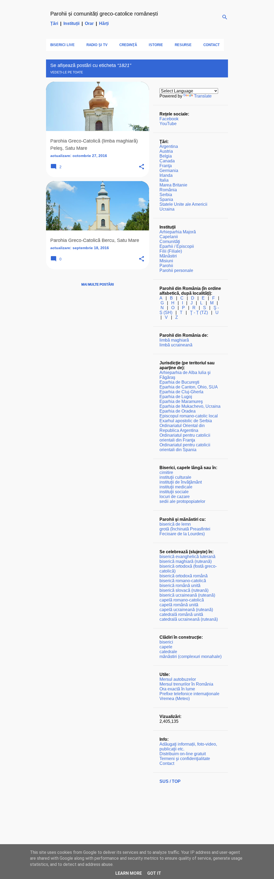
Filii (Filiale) (170, 251)
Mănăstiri (168, 256)
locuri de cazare (174, 496)
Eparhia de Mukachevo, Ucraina (189, 406)
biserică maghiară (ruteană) (185, 561)
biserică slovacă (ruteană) (183, 590)
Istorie (156, 45)
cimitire (166, 472)
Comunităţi (169, 241)
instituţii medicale (175, 487)
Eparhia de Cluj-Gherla (181, 392)
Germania (168, 170)
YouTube (168, 123)
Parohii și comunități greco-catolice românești (104, 14)
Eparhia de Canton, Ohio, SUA (188, 387)
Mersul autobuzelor (177, 679)
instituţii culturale (175, 477)
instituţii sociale (174, 491)
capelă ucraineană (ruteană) (186, 609)
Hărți (104, 23)
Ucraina (166, 209)
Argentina (168, 146)
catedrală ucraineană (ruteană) (188, 619)
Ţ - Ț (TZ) (199, 312)
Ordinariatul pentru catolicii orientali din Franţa (184, 437)
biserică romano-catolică (182, 580)
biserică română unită (179, 585)
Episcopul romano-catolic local (188, 416)
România (168, 190)
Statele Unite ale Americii (183, 204)
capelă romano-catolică (181, 600)
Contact (211, 45)
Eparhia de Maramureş (181, 401)
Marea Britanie (173, 185)
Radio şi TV (97, 45)
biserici (166, 642)
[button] (141, 167)
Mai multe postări (97, 284)
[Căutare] (225, 17)
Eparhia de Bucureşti (179, 382)
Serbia (165, 194)
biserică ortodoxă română (183, 576)
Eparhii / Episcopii (176, 246)
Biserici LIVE (62, 45)
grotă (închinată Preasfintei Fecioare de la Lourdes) (184, 531)
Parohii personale (176, 270)
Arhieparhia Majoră (177, 232)
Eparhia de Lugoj (175, 396)
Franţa (165, 165)
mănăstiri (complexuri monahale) (190, 656)
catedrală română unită (181, 614)
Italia (164, 180)
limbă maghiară (174, 340)
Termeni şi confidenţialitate (184, 758)
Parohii (166, 265)
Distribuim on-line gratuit (182, 753)
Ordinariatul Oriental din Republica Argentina (182, 428)
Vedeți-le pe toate (66, 72)
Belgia (165, 156)
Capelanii (168, 236)
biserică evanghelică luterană (187, 556)
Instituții (71, 23)
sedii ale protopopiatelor (182, 501)
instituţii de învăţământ (180, 482)
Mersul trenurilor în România (186, 684)
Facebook (168, 119)
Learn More (128, 873)
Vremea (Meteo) (174, 698)
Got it (154, 873)
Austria (166, 151)
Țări (54, 23)
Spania (166, 199)
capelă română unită (178, 605)
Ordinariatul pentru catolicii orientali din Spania (184, 447)
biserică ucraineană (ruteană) (187, 595)
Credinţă (128, 45)
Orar (89, 23)
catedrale (168, 651)
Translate (203, 96)
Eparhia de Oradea (177, 411)
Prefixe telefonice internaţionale (189, 693)
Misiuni (166, 261)
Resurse (183, 45)
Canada (167, 161)
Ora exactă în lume (177, 689)
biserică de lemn (175, 524)
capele (165, 647)
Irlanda (166, 175)
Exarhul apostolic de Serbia (185, 420)
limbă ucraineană (175, 345)
